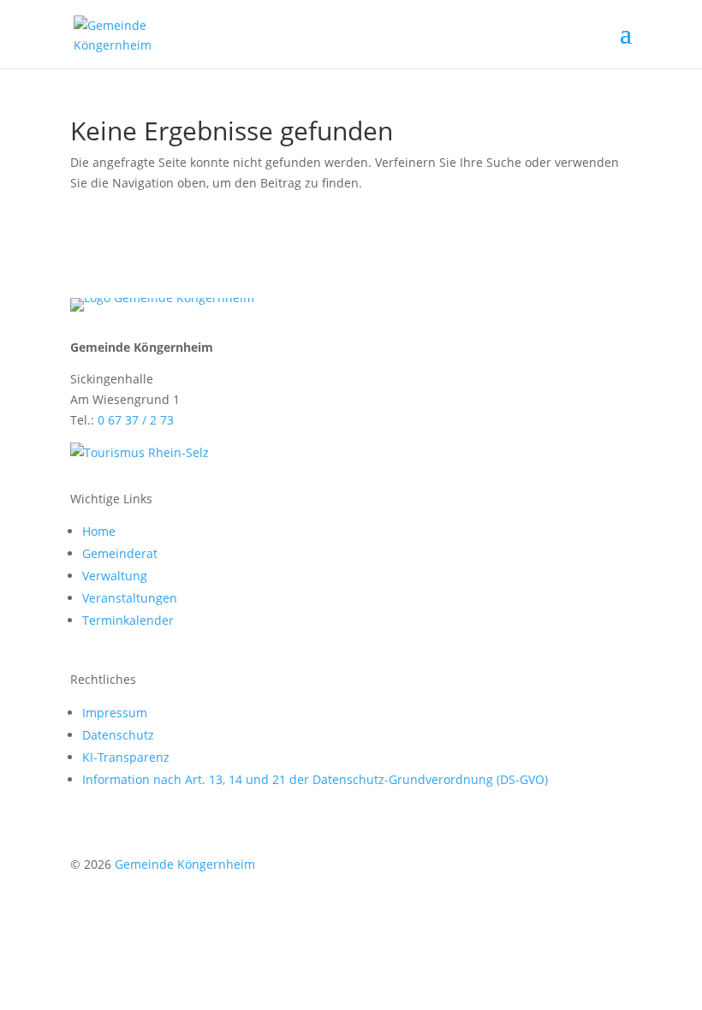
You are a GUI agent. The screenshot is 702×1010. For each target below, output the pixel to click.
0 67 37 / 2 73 (136, 420)
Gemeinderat (120, 553)
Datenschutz (118, 735)
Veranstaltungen (129, 598)
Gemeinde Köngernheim (185, 864)
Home (99, 531)
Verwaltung (114, 575)
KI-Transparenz (126, 757)
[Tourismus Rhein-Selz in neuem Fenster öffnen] (139, 452)
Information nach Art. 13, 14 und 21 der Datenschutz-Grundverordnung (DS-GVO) (315, 779)
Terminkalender (128, 620)
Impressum (114, 712)
